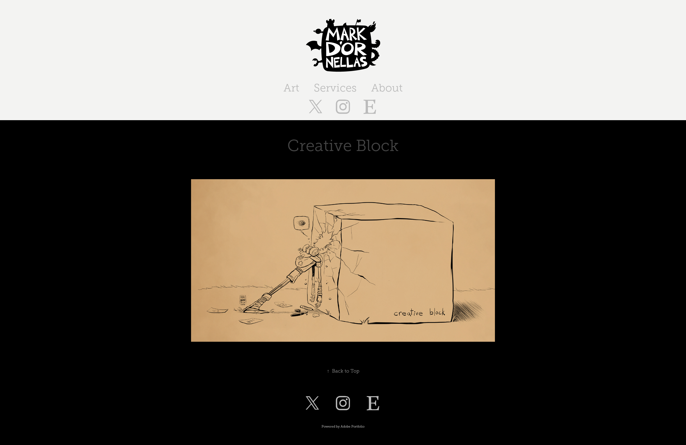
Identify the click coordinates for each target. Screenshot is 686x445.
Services (335, 88)
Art (291, 88)
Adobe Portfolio (352, 426)
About (387, 88)
